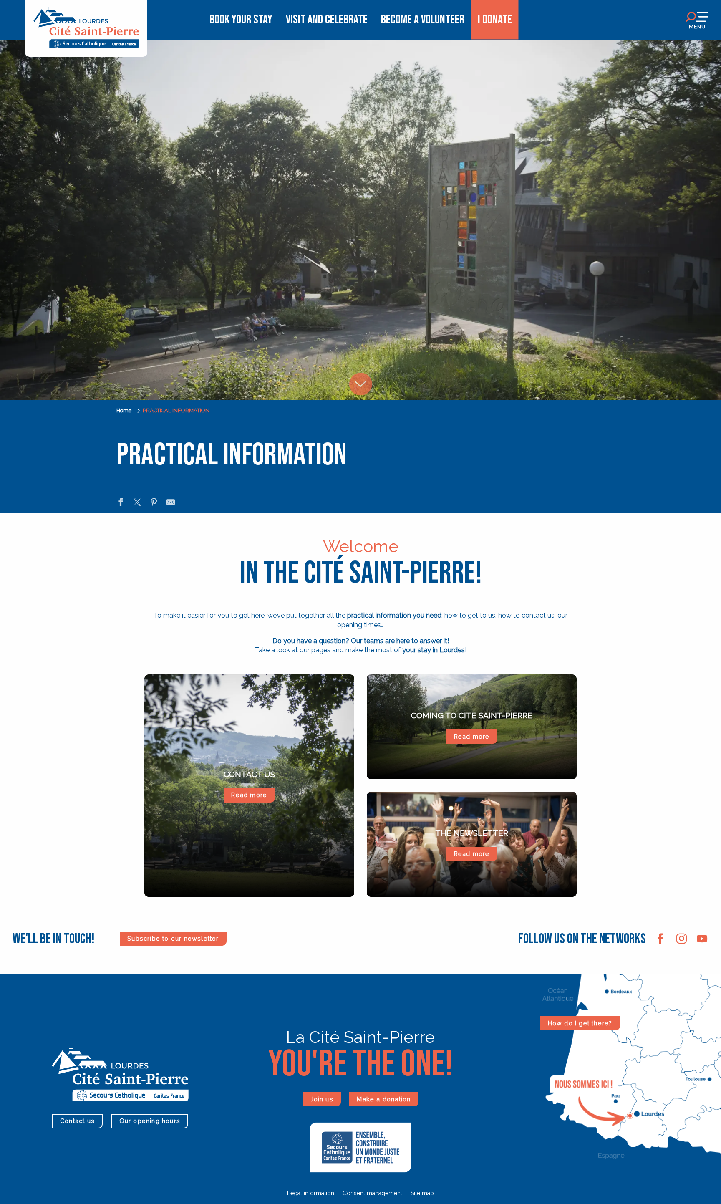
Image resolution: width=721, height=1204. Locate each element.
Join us (321, 1099)
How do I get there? (580, 1023)
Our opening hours (149, 1120)
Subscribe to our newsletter (173, 938)
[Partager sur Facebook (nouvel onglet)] (120, 503)
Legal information (310, 1193)
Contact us (77, 1120)
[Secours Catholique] (360, 1147)
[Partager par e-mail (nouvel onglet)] (170, 503)
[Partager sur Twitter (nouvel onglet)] (137, 503)
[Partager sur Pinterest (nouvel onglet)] (154, 503)
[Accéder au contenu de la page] (360, 359)
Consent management (372, 1193)
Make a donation (384, 1099)
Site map (422, 1193)
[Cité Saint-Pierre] (86, 19)
